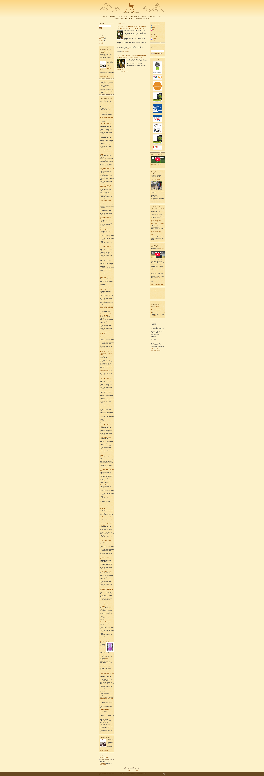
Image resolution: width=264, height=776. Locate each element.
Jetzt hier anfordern (104, 750)
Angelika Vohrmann (156, 309)
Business (102, 38)
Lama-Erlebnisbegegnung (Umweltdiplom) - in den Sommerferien (105, 186)
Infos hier (157, 274)
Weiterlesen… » (130, 48)
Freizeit (126, 16)
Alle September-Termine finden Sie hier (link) (106, 507)
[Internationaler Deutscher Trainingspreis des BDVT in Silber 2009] (157, 113)
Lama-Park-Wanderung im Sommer (105, 124)
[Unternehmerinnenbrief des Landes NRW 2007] (157, 150)
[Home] (132, 13)
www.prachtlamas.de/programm (107, 103)
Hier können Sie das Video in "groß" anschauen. (156, 165)
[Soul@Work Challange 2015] (157, 74)
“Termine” (110, 84)
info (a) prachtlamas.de (104, 659)
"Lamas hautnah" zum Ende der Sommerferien (106, 314)
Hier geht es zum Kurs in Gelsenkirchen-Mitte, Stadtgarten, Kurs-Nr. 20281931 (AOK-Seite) (157, 222)
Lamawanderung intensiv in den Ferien (107, 153)
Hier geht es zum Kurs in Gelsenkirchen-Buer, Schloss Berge (156, 233)
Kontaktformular (155, 348)
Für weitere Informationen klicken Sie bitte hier (108, 775)
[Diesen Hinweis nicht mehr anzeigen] (164, 774)
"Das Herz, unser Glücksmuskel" (157, 249)
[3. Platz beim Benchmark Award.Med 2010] (157, 102)
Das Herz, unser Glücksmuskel (141, 18)
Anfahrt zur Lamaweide (156, 350)
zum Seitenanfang (137, 770)
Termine (159, 16)
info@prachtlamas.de (104, 76)
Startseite (105, 16)
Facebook (154, 26)
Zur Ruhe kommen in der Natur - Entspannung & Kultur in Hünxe (107, 353)
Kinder (120, 16)
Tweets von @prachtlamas (104, 757)
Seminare (143, 16)
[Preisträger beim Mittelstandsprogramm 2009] (157, 122)
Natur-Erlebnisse (135, 16)
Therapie (102, 42)
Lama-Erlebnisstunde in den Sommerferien (106, 276)
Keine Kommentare (125, 51)
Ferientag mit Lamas (104, 289)
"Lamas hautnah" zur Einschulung (104, 332)
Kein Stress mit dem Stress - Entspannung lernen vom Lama (106, 588)
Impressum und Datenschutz (128, 770)
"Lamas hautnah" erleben (105, 136)
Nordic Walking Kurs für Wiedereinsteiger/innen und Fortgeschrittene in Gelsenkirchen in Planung (131, 56)
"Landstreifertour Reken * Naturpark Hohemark (105, 640)
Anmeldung (124, 18)
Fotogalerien (102, 763)
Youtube (153, 29)
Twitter (153, 27)
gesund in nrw (151, 16)
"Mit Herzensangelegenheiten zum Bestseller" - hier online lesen (157, 283)
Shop (130, 18)
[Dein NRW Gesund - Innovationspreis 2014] (157, 80)
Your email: (153, 47)
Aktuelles (102, 37)
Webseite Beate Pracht (156, 36)
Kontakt (117, 18)
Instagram (154, 30)
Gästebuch (157, 306)
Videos (101, 43)
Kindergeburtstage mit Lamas (157, 179)
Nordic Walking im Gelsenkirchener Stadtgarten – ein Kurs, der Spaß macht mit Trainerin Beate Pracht (132, 27)
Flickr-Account (103, 764)
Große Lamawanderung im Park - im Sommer (107, 169)
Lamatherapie (113, 16)
